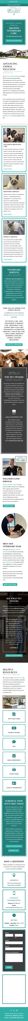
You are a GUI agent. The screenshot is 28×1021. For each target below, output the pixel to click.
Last (16, 937)
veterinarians (9, 562)
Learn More (7, 169)
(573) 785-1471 (14, 1)
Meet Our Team (10, 584)
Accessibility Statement (16, 1017)
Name (7, 933)
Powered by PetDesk (11, 1015)
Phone (7, 946)
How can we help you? (12, 952)
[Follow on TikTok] (14, 1010)
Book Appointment (14, 4)
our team (8, 115)
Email (7, 940)
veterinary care (18, 677)
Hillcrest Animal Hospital (12, 76)
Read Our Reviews (14, 655)
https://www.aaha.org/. (16, 440)
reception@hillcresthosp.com (14, 907)
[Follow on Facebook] (11, 1010)
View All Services (14, 344)
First (6, 937)
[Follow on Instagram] (17, 1010)
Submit (9, 967)
